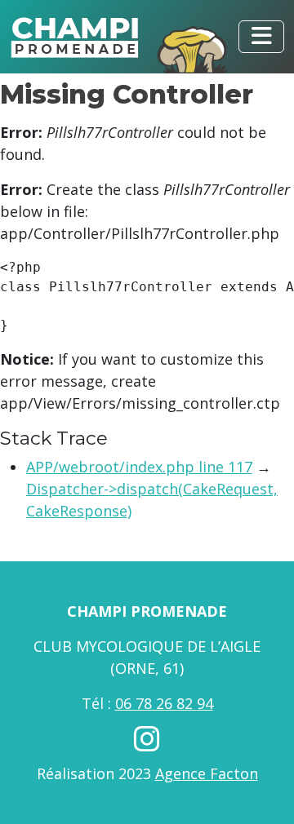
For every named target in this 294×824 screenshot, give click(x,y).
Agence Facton (206, 773)
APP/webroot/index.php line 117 (139, 466)
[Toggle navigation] (261, 36)
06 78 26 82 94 (164, 703)
